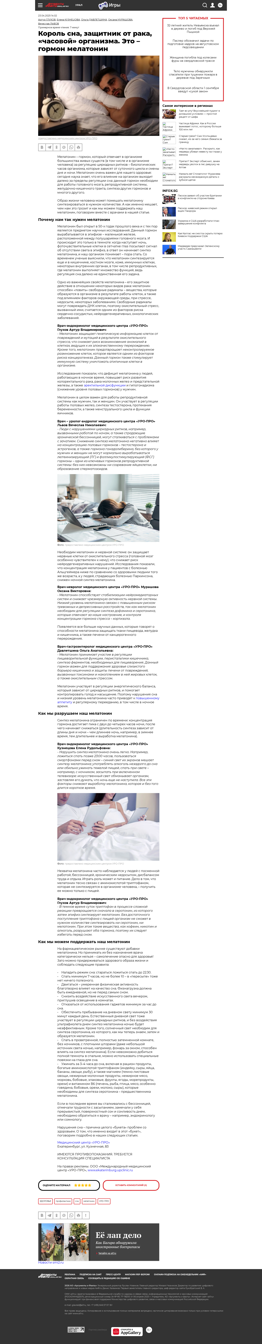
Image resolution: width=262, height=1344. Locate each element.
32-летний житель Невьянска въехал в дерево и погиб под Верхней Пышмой (193, 29)
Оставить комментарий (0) (131, 1185)
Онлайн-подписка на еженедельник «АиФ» (180, 1274)
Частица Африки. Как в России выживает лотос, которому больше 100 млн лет (200, 126)
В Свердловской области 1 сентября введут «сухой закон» (193, 90)
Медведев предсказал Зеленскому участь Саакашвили (199, 247)
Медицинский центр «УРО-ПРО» (83, 1142)
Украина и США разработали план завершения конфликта (198, 222)
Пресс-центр (113, 1274)
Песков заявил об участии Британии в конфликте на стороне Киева (200, 197)
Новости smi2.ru (51, 1262)
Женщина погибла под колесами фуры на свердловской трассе (193, 59)
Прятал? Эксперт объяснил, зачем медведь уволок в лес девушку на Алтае (199, 164)
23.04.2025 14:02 (47, 15)
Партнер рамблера (98, 1330)
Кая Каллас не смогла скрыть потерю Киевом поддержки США (200, 235)
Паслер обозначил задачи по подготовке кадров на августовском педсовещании (193, 44)
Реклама (70, 1274)
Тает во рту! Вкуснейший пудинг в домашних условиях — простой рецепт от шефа (199, 113)
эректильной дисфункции (105, 385)
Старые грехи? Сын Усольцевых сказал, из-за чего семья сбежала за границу (200, 139)
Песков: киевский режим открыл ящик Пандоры (197, 209)
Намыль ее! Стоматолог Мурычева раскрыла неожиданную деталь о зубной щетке (199, 176)
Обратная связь (74, 1278)
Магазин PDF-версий (137, 1274)
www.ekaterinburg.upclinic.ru (110, 1170)
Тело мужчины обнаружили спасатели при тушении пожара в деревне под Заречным (193, 74)
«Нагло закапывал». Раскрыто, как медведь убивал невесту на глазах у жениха (200, 151)
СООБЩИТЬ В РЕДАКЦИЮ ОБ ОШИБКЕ (109, 1278)
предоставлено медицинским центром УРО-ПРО (67, 138)
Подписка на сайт (90, 1274)
